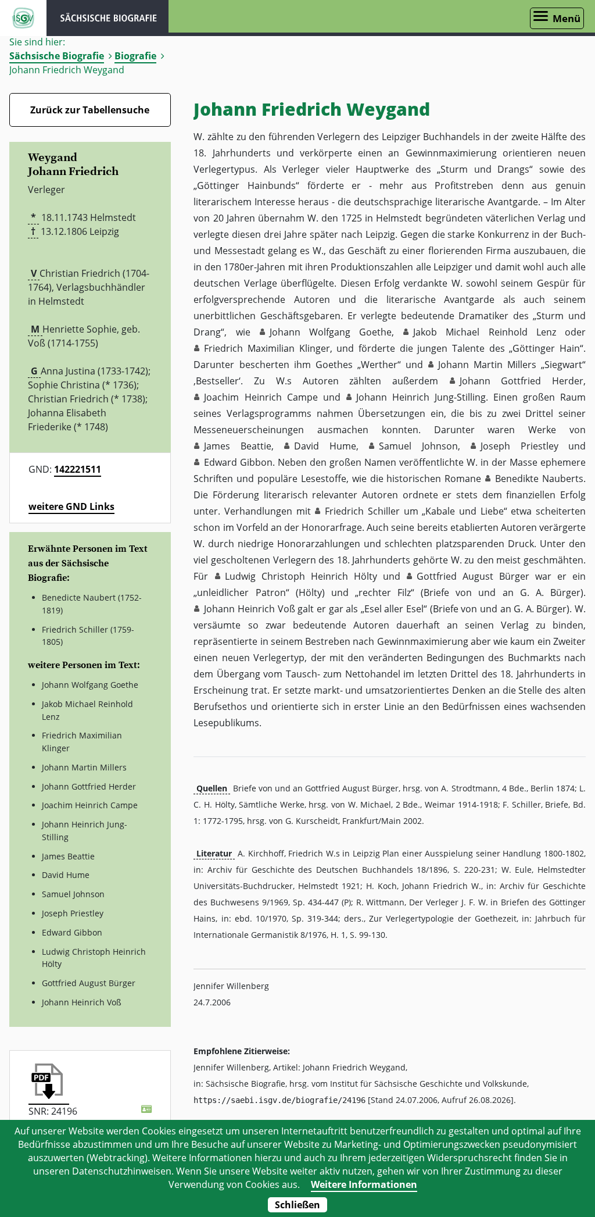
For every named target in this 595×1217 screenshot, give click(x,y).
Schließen (297, 1204)
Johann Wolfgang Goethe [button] (331, 332)
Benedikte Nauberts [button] (539, 478)
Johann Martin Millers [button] (487, 364)
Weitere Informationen (364, 1184)
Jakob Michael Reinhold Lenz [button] (484, 332)
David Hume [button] (325, 446)
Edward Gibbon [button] (238, 462)
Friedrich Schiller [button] (362, 511)
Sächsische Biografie (56, 55)
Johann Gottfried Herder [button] (521, 380)
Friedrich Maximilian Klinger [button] (266, 348)
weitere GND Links (71, 506)
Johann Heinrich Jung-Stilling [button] (421, 397)
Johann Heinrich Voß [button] (249, 608)
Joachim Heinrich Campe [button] (260, 397)
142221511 (77, 469)
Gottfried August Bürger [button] (473, 576)
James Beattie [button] (237, 446)
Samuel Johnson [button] (418, 446)
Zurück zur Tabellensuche (89, 110)
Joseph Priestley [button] (519, 446)
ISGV (23, 18)
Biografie (135, 55)
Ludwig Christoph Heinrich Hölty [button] (301, 576)
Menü (566, 18)
